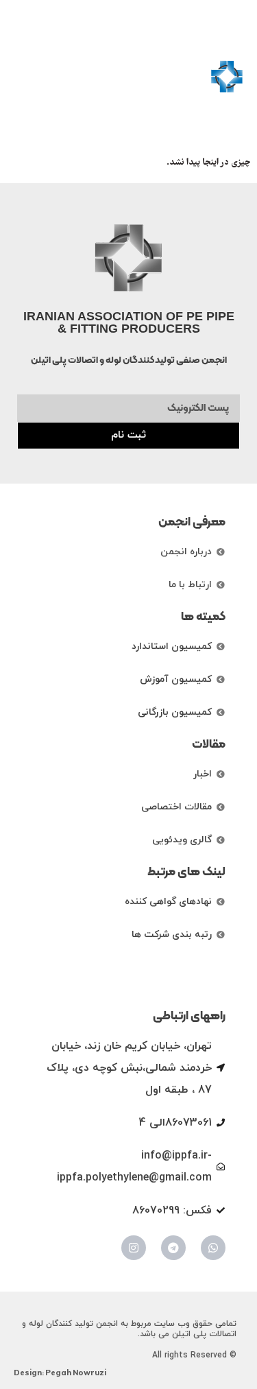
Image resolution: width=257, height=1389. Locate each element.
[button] (25, 77)
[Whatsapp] (213, 1247)
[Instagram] (133, 1247)
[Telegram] (173, 1247)
